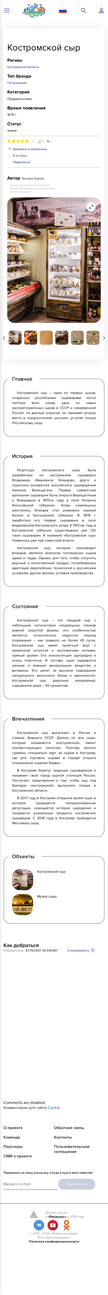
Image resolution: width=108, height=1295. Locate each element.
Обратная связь (69, 1127)
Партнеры (13, 1146)
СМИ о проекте (18, 1156)
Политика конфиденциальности (54, 1242)
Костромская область (23, 67)
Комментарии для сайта (32, 1107)
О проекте (13, 1127)
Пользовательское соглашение (72, 1149)
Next (100, 338)
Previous (7, 338)
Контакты (63, 1137)
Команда (12, 1137)
